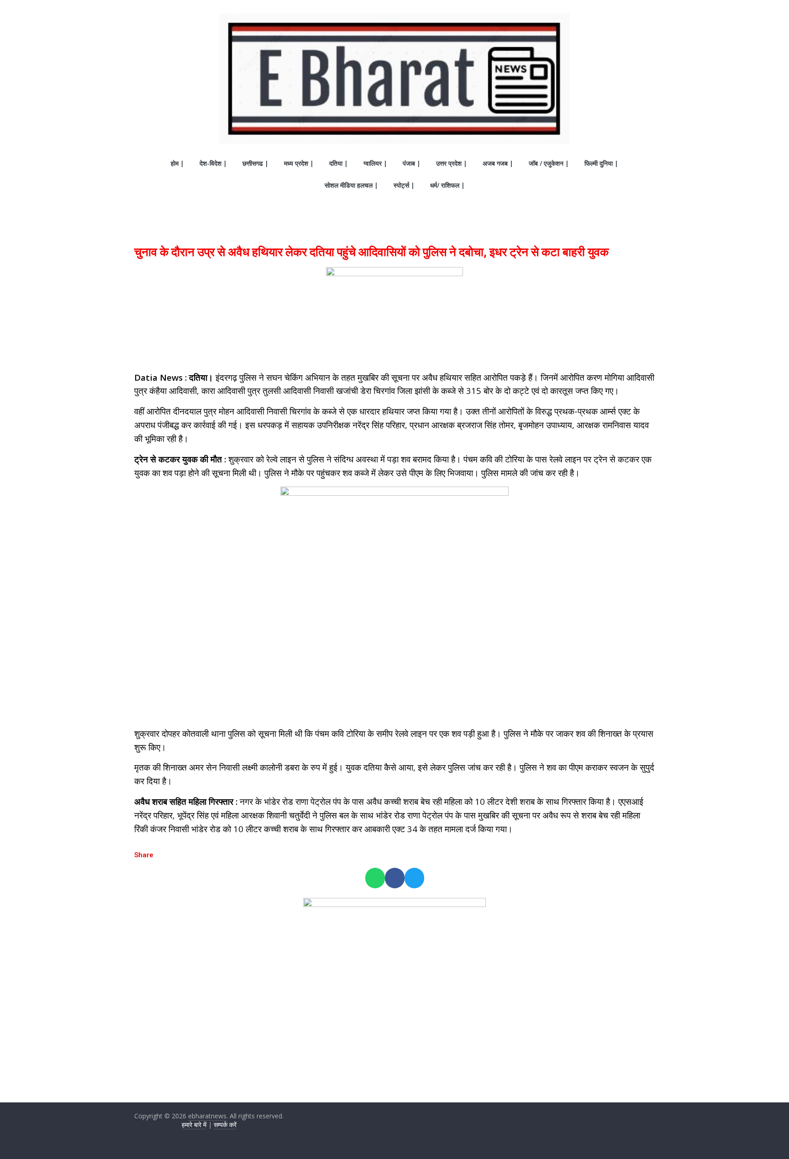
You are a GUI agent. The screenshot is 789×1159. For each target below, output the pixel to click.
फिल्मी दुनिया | (601, 163)
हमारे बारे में (194, 1124)
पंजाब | (412, 163)
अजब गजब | (498, 163)
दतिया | (338, 163)
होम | (177, 163)
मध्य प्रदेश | (299, 163)
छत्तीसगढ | (255, 163)
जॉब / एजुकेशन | (549, 163)
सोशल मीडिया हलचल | (351, 185)
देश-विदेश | (213, 163)
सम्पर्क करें (225, 1124)
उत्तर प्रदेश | (451, 163)
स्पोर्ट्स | (404, 185)
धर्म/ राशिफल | (447, 185)
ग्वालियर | (375, 163)
